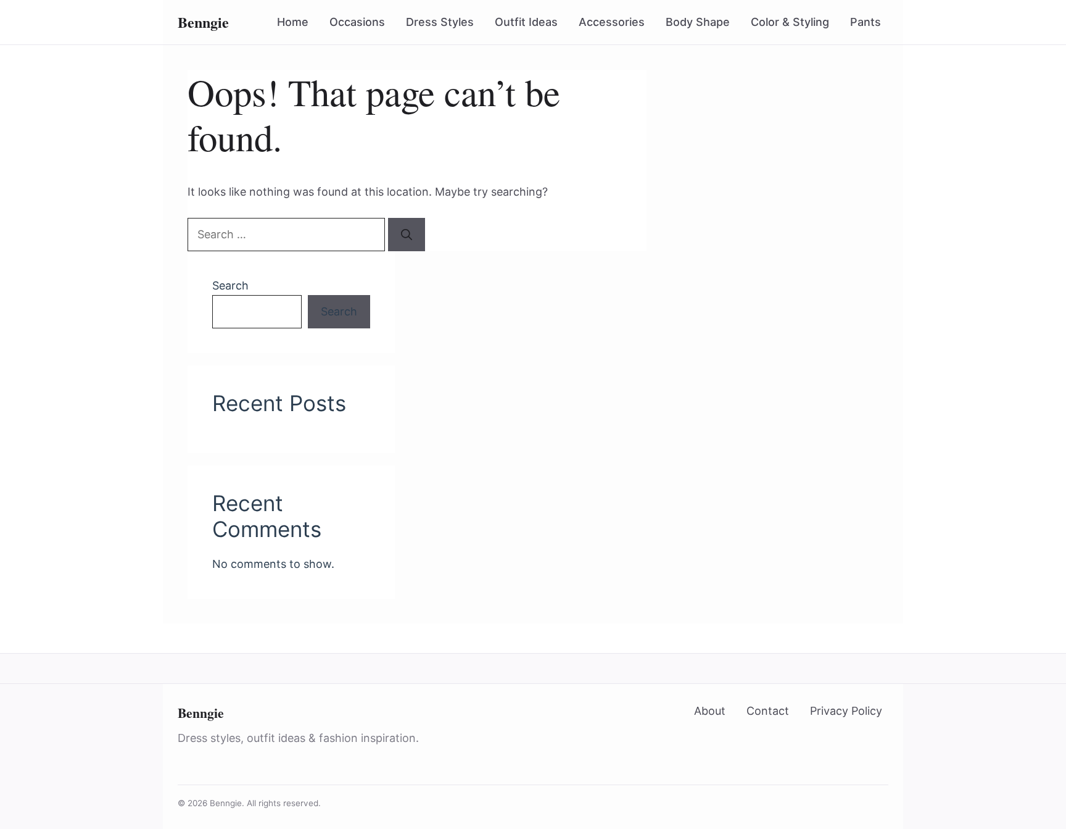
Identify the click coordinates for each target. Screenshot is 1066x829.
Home (292, 21)
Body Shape (698, 21)
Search (230, 285)
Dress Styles (440, 21)
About (709, 710)
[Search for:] (288, 234)
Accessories (612, 21)
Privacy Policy (846, 710)
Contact (767, 710)
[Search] (406, 234)
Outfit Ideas (526, 21)
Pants (865, 21)
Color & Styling (790, 21)
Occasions (357, 21)
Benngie (201, 712)
